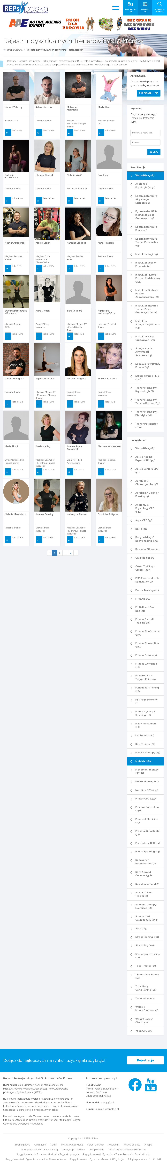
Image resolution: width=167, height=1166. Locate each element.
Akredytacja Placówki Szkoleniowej (39, 1149)
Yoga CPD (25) (143, 1030)
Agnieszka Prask (45, 378)
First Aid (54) (142, 598)
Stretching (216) (144, 945)
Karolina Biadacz (76, 243)
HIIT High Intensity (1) (146, 701)
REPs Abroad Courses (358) (143, 874)
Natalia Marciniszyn (16, 514)
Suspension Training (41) (147, 956)
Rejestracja (145, 1060)
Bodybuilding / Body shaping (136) (146, 539)
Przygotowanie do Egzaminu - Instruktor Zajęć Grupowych (47, 1154)
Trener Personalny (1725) (146, 425)
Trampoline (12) (144, 998)
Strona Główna (15, 50)
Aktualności (40, 1144)
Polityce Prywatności (31, 1123)
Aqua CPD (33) (143, 520)
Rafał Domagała (14, 378)
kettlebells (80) (144, 735)
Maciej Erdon (43, 243)
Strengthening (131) (147, 937)
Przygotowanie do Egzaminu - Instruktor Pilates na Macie (36, 1159)
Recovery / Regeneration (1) (145, 862)
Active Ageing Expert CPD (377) (145, 458)
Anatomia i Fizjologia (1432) (145, 185)
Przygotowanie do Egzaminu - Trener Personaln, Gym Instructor (116, 1154)
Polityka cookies (131, 1144)
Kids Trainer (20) (145, 744)
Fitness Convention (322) (147, 645)
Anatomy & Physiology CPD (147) (144, 508)
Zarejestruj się (148, 93)
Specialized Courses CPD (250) (146, 918)
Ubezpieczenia (96, 1149)
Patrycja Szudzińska (11, 176)
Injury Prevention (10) (145, 725)
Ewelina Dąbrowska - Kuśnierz (16, 311)
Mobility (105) (143, 761)
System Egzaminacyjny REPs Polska (127, 1149)
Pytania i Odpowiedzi (72, 1144)
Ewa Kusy (103, 175)
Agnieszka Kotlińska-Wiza (106, 311)
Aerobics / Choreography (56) (146, 482)
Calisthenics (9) (144, 557)
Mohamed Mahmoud (72, 108)
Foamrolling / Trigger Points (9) (145, 677)
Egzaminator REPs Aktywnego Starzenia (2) (146, 199)
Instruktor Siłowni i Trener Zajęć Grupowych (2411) (146, 309)
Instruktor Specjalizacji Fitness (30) (147, 325)
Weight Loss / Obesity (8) (144, 1021)
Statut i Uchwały (95, 1144)
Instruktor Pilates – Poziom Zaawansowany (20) (147, 294)
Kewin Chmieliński (15, 243)
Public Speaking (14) (147, 851)
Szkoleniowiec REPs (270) (147, 378)
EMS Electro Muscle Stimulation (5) (147, 580)
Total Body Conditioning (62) (145, 988)
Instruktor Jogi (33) (146, 254)
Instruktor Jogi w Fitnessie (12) (145, 264)
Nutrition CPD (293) (146, 790)
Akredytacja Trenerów (73, 1149)
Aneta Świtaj (43, 446)
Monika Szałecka (107, 378)
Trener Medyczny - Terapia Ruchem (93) (147, 401)
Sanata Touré (74, 310)
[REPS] (25, 7)
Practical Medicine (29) (146, 821)
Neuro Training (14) (147, 781)
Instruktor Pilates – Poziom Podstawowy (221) (147, 278)
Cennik (53, 1144)
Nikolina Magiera (76, 378)
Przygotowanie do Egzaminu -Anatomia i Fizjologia (97, 1159)
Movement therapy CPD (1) (147, 771)
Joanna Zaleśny (44, 514)
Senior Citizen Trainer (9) (143, 894)
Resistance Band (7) (147, 884)
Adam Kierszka (44, 107)
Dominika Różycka (108, 514)
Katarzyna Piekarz (77, 514)
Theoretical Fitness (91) (147, 976)
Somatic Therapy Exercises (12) (145, 906)
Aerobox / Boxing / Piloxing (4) (147, 494)
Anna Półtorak (106, 243)
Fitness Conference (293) (147, 633)
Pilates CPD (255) (145, 798)
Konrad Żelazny (13, 107)
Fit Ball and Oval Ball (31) (145, 609)
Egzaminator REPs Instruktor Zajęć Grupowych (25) (146, 215)
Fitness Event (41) (146, 655)
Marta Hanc (104, 107)
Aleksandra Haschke (109, 446)
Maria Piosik (11, 446)
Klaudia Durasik (44, 175)
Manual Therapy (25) (147, 752)
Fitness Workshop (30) (146, 665)
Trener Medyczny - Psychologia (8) (146, 389)
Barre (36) (141, 528)
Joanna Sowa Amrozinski (74, 447)
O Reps (148, 1144)
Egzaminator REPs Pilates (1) (146, 228)
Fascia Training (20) (147, 590)
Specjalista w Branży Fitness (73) (147, 365)
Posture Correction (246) (147, 809)
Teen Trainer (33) (145, 966)
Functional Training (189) (147, 689)
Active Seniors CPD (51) (147, 470)
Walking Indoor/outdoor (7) (146, 1009)
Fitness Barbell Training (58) (144, 621)
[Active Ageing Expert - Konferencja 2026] (83, 24)
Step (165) (141, 928)
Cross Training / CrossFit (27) (145, 568)
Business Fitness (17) (147, 549)
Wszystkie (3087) (145, 175)
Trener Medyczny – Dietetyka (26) (147, 413)
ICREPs (59, 1085)
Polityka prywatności (138, 1159)
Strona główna (22, 1144)
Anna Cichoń (43, 310)
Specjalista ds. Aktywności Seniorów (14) (144, 352)
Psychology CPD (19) (147, 843)
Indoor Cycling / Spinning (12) (145, 713)
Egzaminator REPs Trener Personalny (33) (146, 242)
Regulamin (113, 1144)
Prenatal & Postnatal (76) (147, 833)
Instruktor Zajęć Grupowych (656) (145, 338)
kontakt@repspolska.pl (107, 1109)
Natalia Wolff (74, 175)
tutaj (5, 1120)
